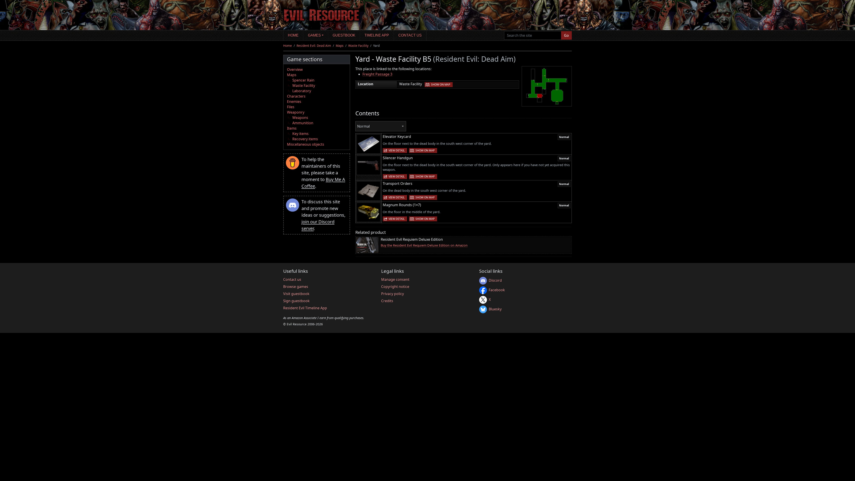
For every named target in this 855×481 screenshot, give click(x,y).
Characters (296, 96)
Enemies (294, 101)
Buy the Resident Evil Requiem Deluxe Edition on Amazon (424, 245)
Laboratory (301, 90)
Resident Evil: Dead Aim (314, 45)
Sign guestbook (296, 300)
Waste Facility (358, 45)
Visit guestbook (296, 293)
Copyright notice (395, 286)
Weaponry (295, 112)
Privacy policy (392, 293)
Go (566, 35)
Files (290, 106)
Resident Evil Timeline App (305, 308)
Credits (387, 300)
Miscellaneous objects (305, 144)
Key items (300, 133)
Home (293, 35)
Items (292, 128)
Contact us (410, 35)
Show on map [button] (440, 84)
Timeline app (376, 35)
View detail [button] (397, 150)
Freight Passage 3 (377, 74)
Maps (340, 45)
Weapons (300, 117)
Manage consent (395, 279)
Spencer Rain (303, 80)
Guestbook (344, 35)
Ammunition (302, 122)
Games (314, 35)
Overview (295, 69)
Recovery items (305, 139)
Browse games (295, 286)
